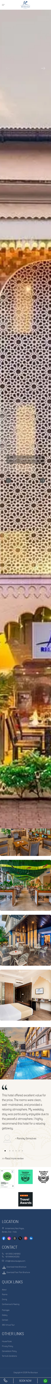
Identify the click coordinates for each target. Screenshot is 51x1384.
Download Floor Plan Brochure (18, 1272)
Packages (5, 1310)
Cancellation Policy (9, 1351)
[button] (5, 1150)
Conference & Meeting (10, 1304)
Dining (4, 1299)
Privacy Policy (7, 1346)
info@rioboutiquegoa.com (15, 1261)
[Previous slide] (8, 68)
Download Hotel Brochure (16, 1267)
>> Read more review (13, 1158)
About (4, 1290)
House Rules (7, 1341)
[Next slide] (43, 68)
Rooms (4, 1295)
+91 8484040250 (12, 1257)
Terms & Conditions (9, 1356)
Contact (5, 1320)
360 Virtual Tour (8, 1325)
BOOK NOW (25, 1381)
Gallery (4, 1315)
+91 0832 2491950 (13, 1254)
